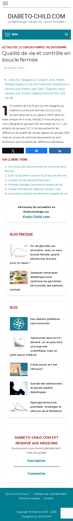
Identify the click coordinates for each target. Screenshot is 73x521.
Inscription (36, 461)
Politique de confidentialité (50, 494)
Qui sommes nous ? (17, 494)
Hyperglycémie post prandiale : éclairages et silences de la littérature (46, 407)
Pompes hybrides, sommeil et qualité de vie (35, 184)
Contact (48, 498)
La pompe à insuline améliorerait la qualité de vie (38, 193)
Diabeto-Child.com (36, 16)
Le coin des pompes (32, 47)
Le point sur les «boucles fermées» (29, 180)
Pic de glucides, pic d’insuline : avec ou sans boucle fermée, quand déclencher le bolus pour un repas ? (36, 254)
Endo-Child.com (36, 217)
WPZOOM (44, 516)
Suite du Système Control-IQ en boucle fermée (37, 175)
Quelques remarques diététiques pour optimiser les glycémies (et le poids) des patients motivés (36, 281)
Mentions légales (29, 498)
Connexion (37, 474)
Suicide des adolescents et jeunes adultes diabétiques (46, 388)
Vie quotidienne (56, 47)
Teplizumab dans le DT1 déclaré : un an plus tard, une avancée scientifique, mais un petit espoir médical (36, 346)
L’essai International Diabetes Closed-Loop (34, 189)
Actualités (10, 47)
